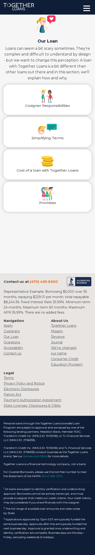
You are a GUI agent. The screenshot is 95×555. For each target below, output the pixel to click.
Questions (12, 342)
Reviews (58, 337)
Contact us (12, 353)
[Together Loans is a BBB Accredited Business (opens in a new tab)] (79, 281)
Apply (8, 326)
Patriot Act (12, 394)
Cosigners (12, 331)
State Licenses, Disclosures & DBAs (32, 406)
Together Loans (63, 326)
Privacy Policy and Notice (24, 383)
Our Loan (11, 337)
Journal (56, 342)
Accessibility (13, 348)
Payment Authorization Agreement (32, 400)
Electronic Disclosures (21, 389)
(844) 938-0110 (52, 476)
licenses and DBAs (35, 456)
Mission (57, 331)
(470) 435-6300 (44, 281)
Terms (9, 378)
